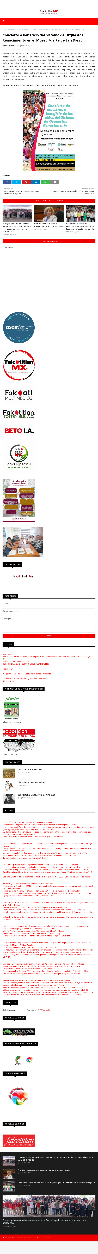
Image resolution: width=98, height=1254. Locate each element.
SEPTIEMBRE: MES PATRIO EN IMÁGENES (36, 795)
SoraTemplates (18, 1238)
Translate (46, 1010)
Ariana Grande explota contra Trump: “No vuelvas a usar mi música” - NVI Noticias (37, 980)
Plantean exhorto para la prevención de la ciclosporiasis (48, 225)
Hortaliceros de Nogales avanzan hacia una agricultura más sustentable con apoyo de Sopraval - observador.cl (48, 912)
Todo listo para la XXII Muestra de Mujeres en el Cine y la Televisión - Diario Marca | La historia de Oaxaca (47, 926)
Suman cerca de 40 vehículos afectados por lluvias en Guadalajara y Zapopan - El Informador (41, 891)
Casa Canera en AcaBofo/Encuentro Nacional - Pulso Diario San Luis (31, 968)
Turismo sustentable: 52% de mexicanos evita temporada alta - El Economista (35, 907)
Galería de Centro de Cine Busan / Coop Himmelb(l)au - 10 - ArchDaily (31, 933)
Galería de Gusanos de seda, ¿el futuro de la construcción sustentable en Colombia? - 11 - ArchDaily (44, 909)
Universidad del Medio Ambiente (16, 661)
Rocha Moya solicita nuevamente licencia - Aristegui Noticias (28, 883)
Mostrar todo (8, 681)
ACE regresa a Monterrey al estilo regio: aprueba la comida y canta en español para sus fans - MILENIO (45, 990)
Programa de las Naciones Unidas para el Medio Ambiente (27, 674)
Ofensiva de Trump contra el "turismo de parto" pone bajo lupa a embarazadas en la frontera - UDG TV (45, 869)
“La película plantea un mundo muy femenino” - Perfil (24, 858)
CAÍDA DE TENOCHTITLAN (30, 770)
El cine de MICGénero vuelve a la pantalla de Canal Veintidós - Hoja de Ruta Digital (36, 936)
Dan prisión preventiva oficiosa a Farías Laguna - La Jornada (27, 822)
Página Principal (8, 29)
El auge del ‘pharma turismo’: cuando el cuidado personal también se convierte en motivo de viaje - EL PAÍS (47, 867)
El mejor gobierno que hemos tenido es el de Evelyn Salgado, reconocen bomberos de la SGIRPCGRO (17, 228)
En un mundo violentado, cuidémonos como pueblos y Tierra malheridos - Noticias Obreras (40, 855)
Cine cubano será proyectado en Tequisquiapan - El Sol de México (30, 928)
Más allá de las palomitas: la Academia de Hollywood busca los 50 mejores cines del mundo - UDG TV (45, 853)
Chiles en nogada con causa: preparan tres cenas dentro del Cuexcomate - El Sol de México (40, 865)
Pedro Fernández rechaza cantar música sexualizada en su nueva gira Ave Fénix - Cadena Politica (43, 987)
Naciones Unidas (9, 669)
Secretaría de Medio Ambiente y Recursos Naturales (24, 678)
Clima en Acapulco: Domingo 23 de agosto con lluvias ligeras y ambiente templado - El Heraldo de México (46, 971)
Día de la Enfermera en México (32, 782)
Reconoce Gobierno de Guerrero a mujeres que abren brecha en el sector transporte (80, 226)
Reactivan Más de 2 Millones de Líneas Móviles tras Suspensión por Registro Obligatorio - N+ (41, 952)
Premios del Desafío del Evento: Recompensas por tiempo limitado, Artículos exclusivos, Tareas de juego (46, 656)
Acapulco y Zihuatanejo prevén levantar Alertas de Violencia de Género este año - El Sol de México (43, 964)
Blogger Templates (44, 1238)
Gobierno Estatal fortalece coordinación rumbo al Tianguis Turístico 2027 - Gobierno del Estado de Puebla (46, 877)
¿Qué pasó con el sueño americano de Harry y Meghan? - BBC (28, 895)
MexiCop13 (7, 654)
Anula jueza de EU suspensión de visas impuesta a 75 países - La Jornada (33, 836)
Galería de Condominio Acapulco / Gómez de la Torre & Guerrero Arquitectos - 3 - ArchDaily (41, 966)
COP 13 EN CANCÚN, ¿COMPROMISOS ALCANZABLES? (26, 664)
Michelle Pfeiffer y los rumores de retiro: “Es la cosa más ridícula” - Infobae (33, 931)
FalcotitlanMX (10, 46)
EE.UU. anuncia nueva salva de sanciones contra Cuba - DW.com (29, 947)
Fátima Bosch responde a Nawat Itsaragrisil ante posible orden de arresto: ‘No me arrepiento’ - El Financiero (47, 893)
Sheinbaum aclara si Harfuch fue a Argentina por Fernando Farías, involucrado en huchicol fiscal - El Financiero (48, 950)
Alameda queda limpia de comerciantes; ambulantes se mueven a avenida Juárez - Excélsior (40, 824)
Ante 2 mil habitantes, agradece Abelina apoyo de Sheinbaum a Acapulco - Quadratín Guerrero (42, 973)
